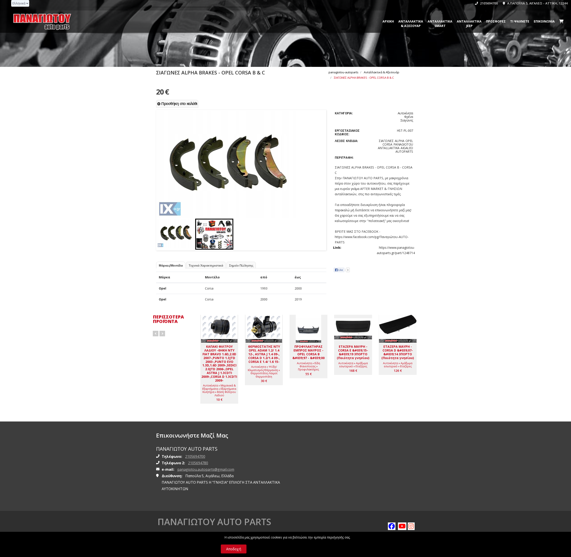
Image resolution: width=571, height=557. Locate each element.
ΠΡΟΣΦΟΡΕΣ (496, 21)
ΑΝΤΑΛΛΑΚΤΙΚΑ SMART (440, 23)
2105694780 (198, 462)
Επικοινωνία (544, 21)
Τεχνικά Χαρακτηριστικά (206, 265)
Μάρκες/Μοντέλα (171, 265)
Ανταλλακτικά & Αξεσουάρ (410, 23)
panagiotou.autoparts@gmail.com (205, 469)
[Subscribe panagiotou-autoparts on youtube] (401, 526)
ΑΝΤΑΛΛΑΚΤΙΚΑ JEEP (469, 23)
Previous (161, 156)
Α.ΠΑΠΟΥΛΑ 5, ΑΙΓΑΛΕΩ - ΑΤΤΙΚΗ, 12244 (537, 3)
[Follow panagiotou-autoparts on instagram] (411, 526)
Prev (155, 333)
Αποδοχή (233, 549)
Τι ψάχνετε (519, 21)
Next (321, 156)
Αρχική (388, 21)
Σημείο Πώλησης (241, 265)
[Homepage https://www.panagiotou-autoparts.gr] (42, 21)
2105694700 (488, 3)
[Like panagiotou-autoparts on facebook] (391, 526)
